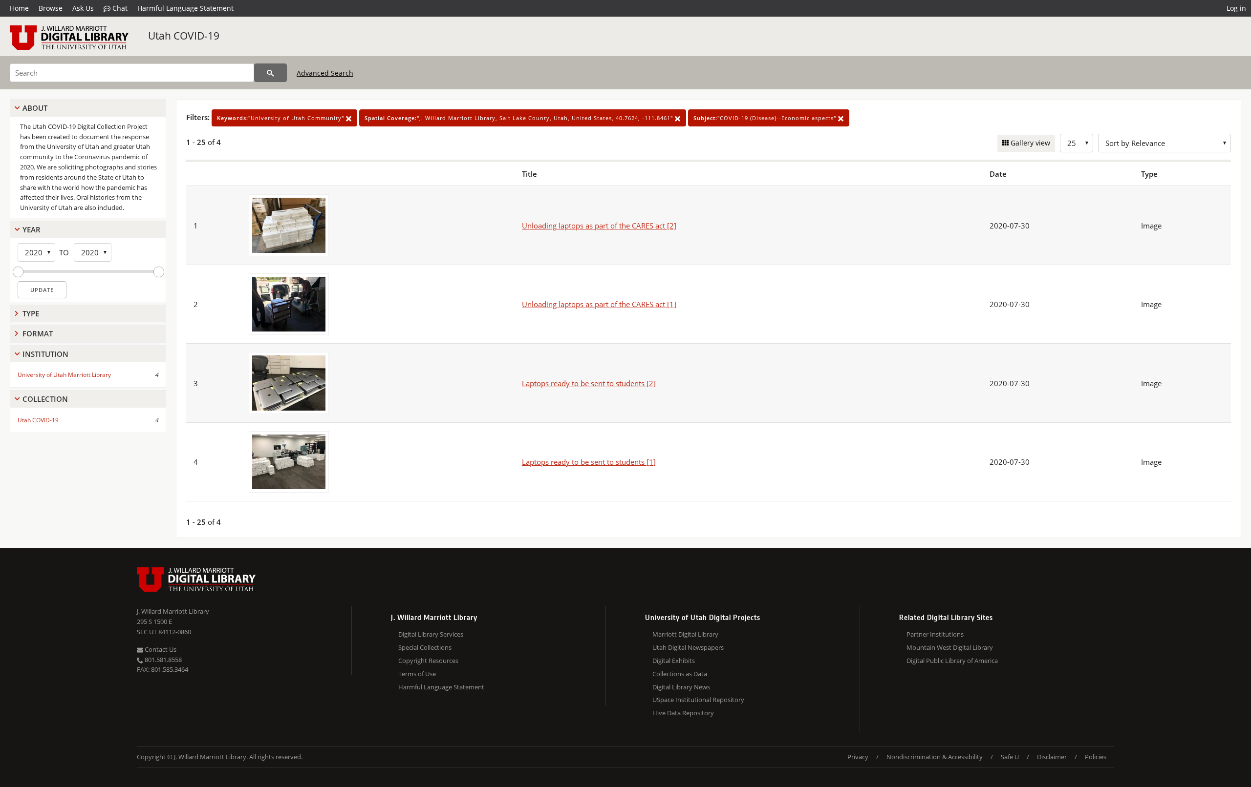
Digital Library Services (430, 634)
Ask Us (83, 8)
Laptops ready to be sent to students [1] (589, 462)
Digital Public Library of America (952, 660)
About (34, 108)
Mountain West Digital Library (949, 647)
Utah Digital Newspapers (688, 647)
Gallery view (1029, 142)
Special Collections (425, 647)
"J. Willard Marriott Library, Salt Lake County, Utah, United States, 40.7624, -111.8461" (520, 118)
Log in (1236, 8)
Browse (51, 8)
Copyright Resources (428, 660)
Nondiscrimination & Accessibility (934, 756)
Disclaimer (1052, 756)
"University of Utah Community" (281, 118)
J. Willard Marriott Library (173, 611)
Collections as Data (679, 673)
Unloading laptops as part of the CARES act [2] (599, 225)
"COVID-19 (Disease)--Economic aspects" (765, 118)
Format (37, 333)
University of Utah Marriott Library (64, 375)
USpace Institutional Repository (698, 699)
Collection (45, 399)
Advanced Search (325, 73)
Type (30, 313)
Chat (119, 8)
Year (31, 229)
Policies (1095, 756)
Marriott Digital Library (685, 634)
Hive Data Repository (683, 712)
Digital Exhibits (673, 660)
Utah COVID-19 (183, 35)
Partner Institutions (935, 634)
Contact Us (159, 649)
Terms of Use (417, 673)
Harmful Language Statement (185, 8)
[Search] (270, 72)
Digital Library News (681, 687)
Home (19, 8)
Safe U (1010, 756)
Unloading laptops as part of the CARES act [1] (599, 304)
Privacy (857, 756)
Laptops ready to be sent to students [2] (589, 383)
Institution (45, 354)
